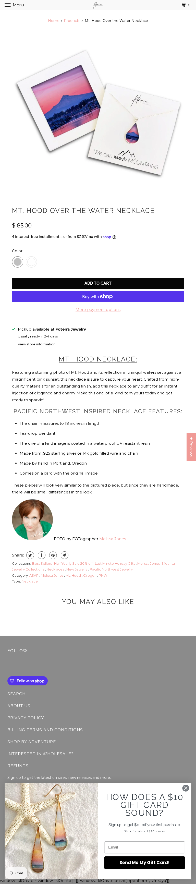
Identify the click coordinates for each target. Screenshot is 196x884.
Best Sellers (42, 563)
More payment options (98, 309)
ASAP (34, 575)
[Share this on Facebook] (40, 555)
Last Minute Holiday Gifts (115, 563)
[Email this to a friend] (63, 555)
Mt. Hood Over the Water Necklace (83, 210)
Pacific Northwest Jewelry (111, 569)
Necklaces (55, 569)
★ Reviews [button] (191, 447)
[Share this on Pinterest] (52, 555)
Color (17, 250)
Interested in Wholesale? (40, 754)
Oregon (90, 575)
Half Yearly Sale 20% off (73, 563)
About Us (18, 706)
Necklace (30, 581)
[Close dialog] (185, 788)
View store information (36, 344)
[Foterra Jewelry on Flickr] (8, 666)
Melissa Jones (112, 538)
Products (72, 20)
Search (16, 694)
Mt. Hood (74, 575)
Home (53, 20)
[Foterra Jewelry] (98, 5)
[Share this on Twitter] (29, 555)
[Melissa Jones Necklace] (98, 114)
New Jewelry (77, 569)
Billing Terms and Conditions (45, 730)
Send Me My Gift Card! (144, 862)
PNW (103, 575)
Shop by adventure (31, 742)
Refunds (18, 766)
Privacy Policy (25, 718)
